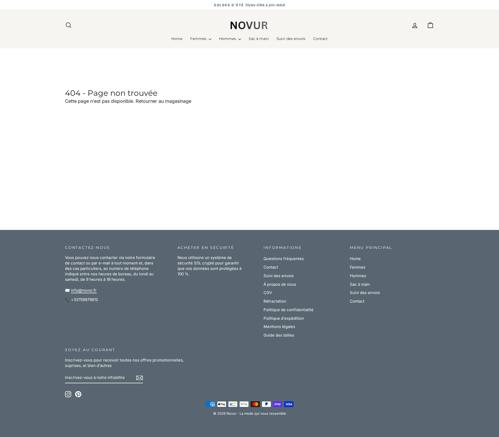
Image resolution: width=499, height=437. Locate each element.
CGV (268, 292)
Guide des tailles (279, 335)
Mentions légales (279, 326)
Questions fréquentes (284, 258)
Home (176, 38)
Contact (320, 38)
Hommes (228, 38)
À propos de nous (280, 284)
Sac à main (259, 38)
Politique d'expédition (284, 318)
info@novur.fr (84, 290)
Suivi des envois (291, 38)
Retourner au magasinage (163, 101)
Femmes (198, 38)
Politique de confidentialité (288, 309)
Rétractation (275, 301)
